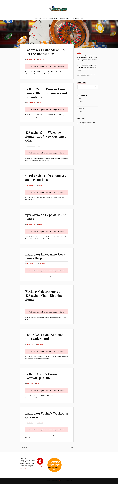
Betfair (40, 102)
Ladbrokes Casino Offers (66, 18)
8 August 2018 (31, 305)
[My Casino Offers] (59, 9)
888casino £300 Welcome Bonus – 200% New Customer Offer (45, 136)
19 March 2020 (31, 145)
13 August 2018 (31, 263)
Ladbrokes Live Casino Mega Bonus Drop (45, 256)
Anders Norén (68, 480)
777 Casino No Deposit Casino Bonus (45, 217)
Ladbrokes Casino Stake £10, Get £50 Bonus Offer (45, 52)
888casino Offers (79, 18)
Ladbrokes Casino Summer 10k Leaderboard (44, 337)
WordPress (55, 480)
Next (72, 447)
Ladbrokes (41, 59)
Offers (40, 224)
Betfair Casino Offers (40, 18)
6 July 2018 (30, 383)
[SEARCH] (96, 87)
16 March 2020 (31, 185)
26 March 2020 (31, 59)
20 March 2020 (31, 102)
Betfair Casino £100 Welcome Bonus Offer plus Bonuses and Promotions (46, 93)
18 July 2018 (30, 344)
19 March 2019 (31, 224)
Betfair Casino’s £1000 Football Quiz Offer (41, 376)
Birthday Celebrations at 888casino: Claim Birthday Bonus (43, 295)
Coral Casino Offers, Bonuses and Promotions (45, 177)
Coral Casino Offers (52, 18)
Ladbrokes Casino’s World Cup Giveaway (46, 415)
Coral (40, 185)
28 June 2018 (30, 422)
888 (39, 145)
